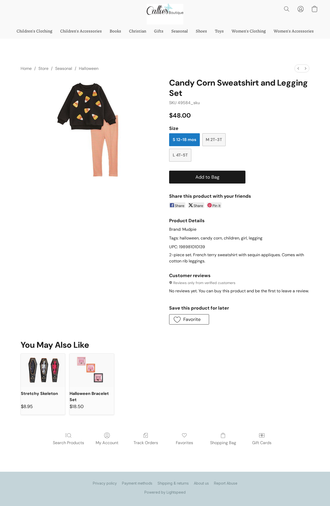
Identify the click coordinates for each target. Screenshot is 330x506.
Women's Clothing (249, 31)
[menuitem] (298, 68)
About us (201, 483)
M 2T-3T (214, 139)
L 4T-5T (180, 155)
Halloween (88, 68)
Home (26, 68)
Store (43, 68)
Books (115, 31)
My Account (107, 442)
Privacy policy (105, 483)
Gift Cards (261, 442)
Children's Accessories (81, 31)
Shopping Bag (223, 442)
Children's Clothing (34, 31)
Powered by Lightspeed (165, 492)
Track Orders (146, 442)
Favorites (184, 442)
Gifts (158, 31)
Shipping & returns (173, 483)
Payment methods (137, 483)
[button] (165, 14)
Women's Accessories (294, 31)
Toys (219, 31)
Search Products (68, 442)
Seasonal (179, 31)
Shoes (201, 31)
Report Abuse (225, 483)
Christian (137, 31)
